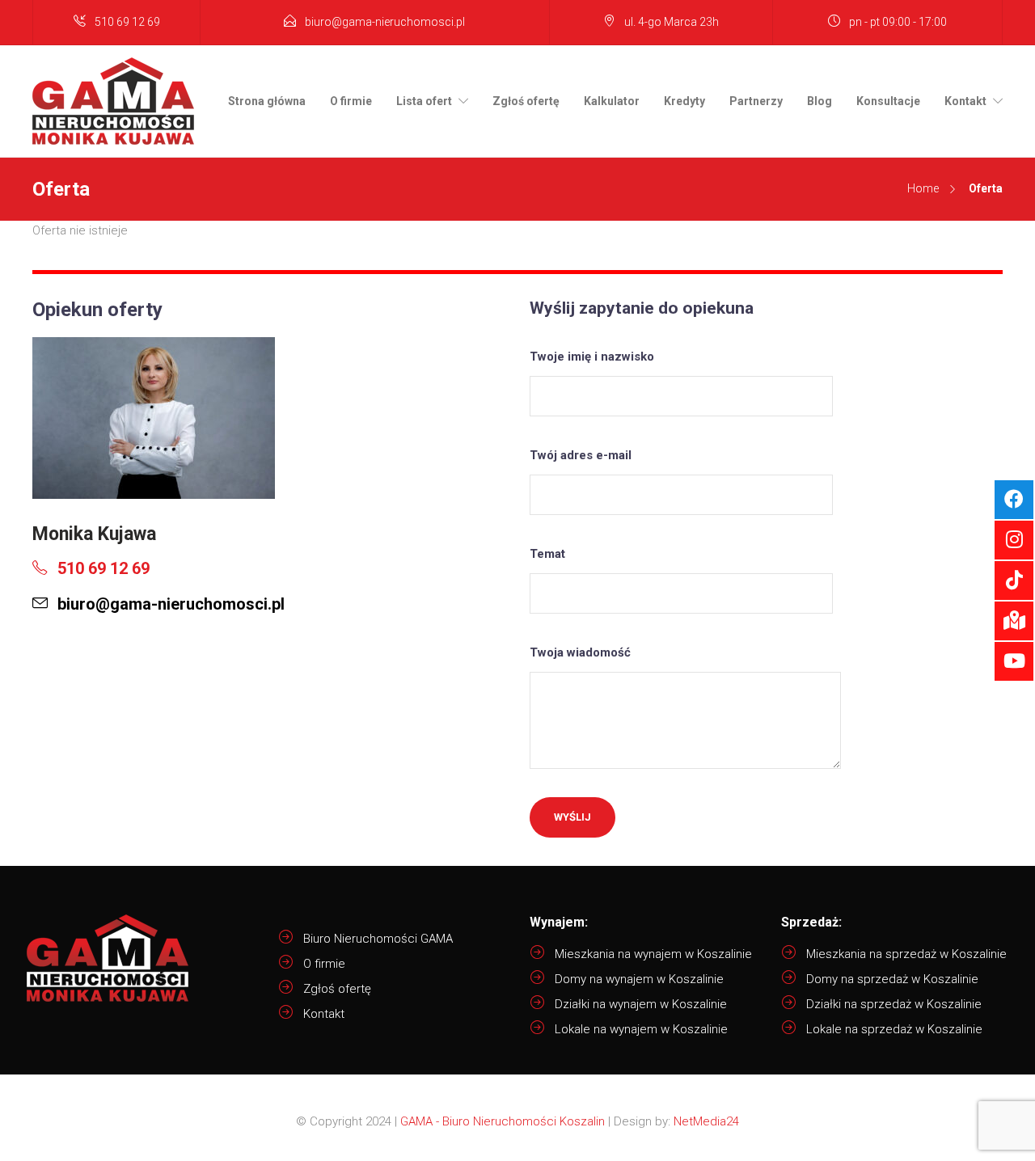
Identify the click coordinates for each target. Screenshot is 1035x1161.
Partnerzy (756, 101)
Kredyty (684, 101)
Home (923, 188)
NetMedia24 (706, 1121)
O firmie (351, 101)
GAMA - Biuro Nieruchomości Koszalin (502, 1121)
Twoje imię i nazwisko (592, 356)
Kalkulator (612, 101)
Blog (819, 101)
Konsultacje (888, 101)
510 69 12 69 (127, 21)
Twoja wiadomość (580, 652)
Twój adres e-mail (581, 455)
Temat (547, 554)
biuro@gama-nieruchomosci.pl (385, 21)
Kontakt (965, 101)
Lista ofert (424, 101)
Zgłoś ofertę (526, 101)
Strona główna (267, 101)
